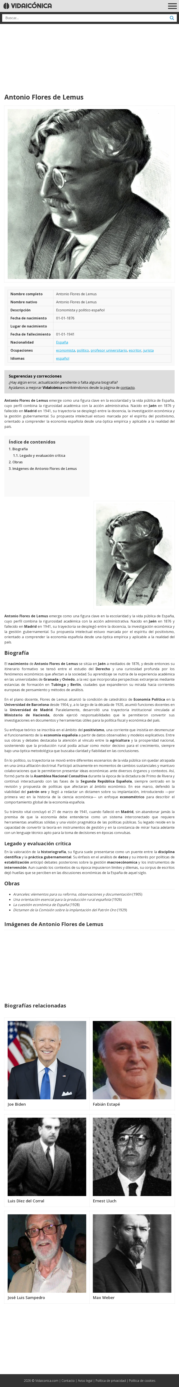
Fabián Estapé (106, 1104)
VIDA (30, 6)
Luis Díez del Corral (26, 1200)
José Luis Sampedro (26, 1297)
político (83, 350)
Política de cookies (142, 1381)
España (62, 342)
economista (65, 350)
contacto (127, 387)
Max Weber (104, 1297)
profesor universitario (109, 350)
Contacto (68, 1381)
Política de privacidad (111, 1381)
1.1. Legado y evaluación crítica (39, 455)
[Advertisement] (89, 58)
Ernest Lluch (104, 1200)
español (62, 358)
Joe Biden (17, 1104)
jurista (148, 350)
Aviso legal (85, 1381)
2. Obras (16, 462)
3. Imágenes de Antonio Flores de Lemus (43, 468)
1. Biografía (18, 449)
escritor (135, 350)
